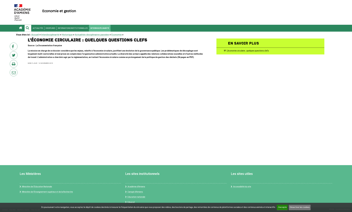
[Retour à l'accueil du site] (21, 28)
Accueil (35, 34)
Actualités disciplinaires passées (92, 34)
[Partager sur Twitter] (14, 56)
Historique (67, 34)
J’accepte (282, 207)
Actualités (38, 28)
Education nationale (136, 197)
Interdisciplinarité (99, 28)
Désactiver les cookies (300, 207)
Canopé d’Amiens (135, 192)
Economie (116, 34)
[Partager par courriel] (12, 71)
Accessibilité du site (242, 186)
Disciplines (50, 28)
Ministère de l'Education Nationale (37, 186)
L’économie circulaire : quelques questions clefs (248, 51)
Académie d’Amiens (136, 186)
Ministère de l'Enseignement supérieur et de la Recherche (47, 192)
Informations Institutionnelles (73, 28)
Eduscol (131, 202)
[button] (27, 28)
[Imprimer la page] (14, 65)
